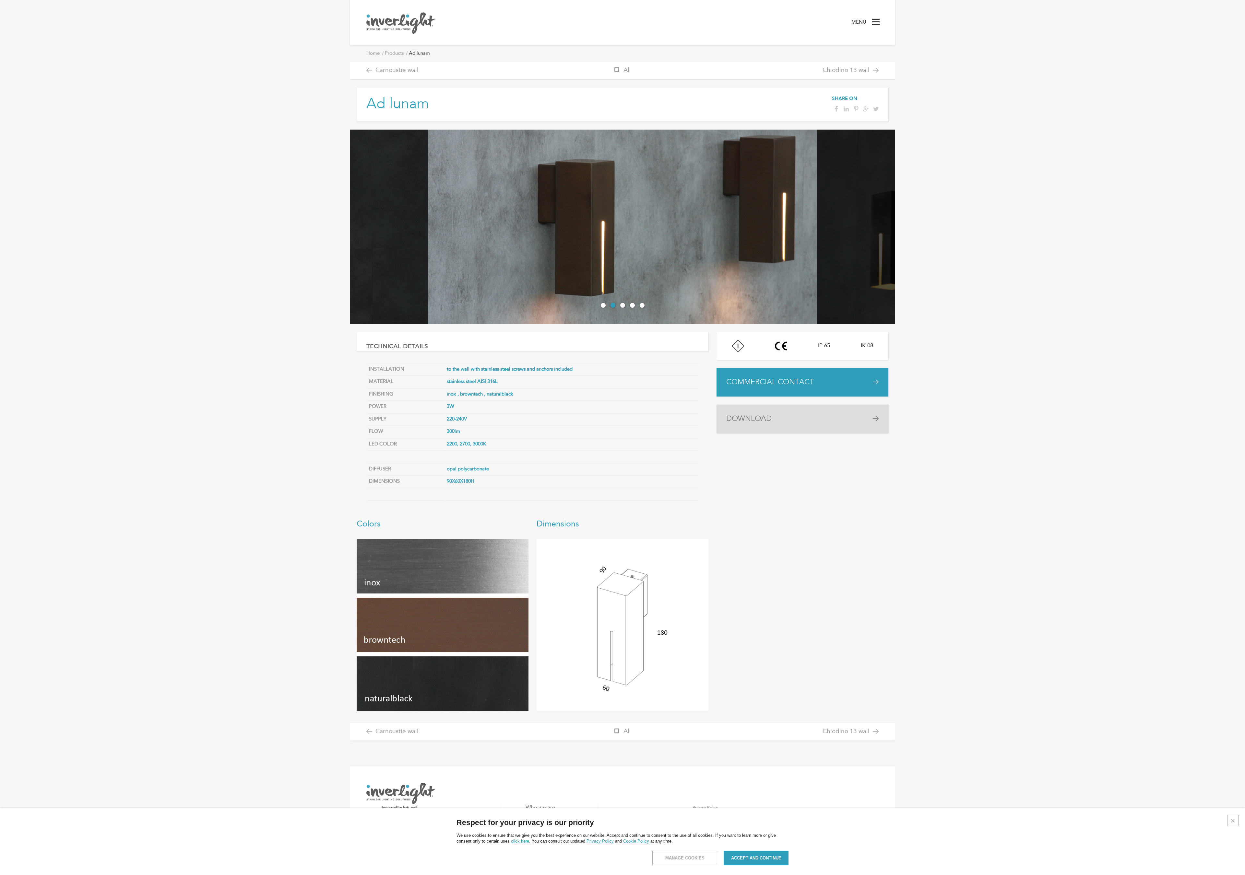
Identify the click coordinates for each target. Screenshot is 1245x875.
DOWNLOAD (749, 418)
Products (394, 53)
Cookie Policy (636, 841)
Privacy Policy (600, 841)
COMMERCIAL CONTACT (770, 382)
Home (373, 53)
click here (520, 841)
